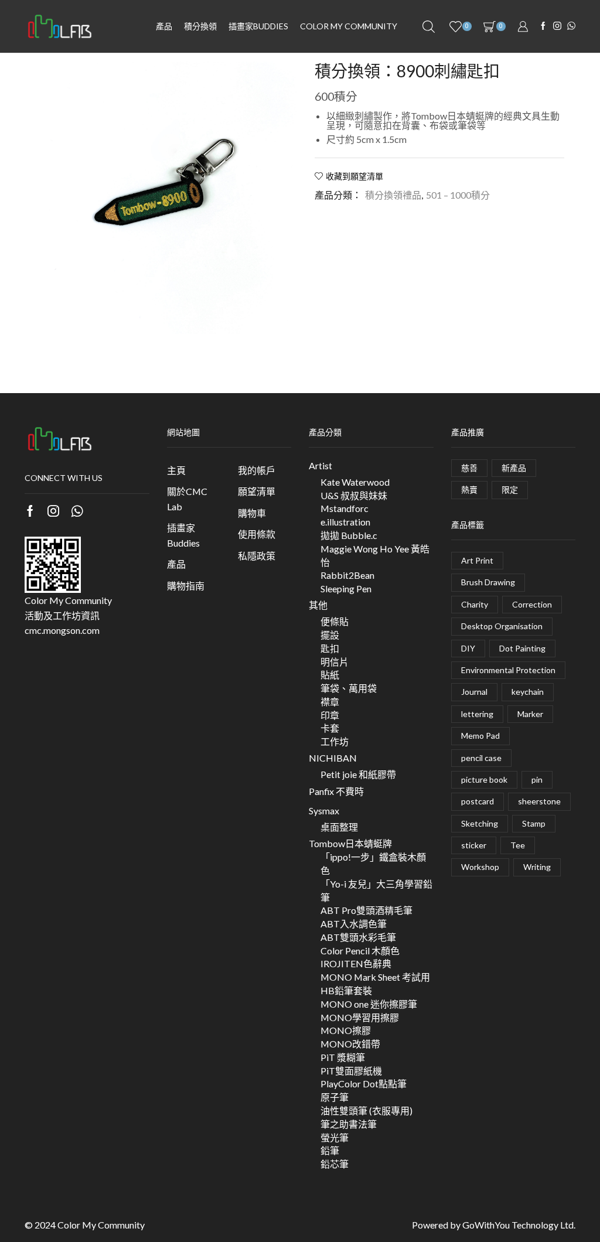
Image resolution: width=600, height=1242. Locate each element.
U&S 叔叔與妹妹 (354, 495)
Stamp (534, 823)
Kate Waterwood (355, 481)
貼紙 (330, 674)
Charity (474, 604)
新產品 (514, 468)
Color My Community (348, 26)
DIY (468, 648)
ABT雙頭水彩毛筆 (358, 937)
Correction (532, 604)
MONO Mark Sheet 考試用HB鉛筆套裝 (375, 983)
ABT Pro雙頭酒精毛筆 (366, 910)
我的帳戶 (256, 470)
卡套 (330, 727)
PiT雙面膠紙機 (351, 1070)
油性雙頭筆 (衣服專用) (366, 1110)
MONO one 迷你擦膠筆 (369, 1003)
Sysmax (324, 810)
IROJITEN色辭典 (356, 963)
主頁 (176, 470)
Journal (474, 692)
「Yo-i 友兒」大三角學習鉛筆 (376, 890)
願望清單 (256, 491)
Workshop (480, 867)
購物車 (252, 512)
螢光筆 (335, 1137)
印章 (330, 715)
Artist (320, 465)
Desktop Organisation (502, 626)
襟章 (330, 701)
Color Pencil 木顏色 (360, 950)
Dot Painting (522, 648)
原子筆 (335, 1097)
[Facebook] (543, 26)
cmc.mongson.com (62, 630)
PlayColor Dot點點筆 (364, 1083)
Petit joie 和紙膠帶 (358, 774)
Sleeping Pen (346, 588)
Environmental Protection (508, 670)
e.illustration (345, 521)
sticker (473, 845)
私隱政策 (256, 555)
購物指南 (185, 585)
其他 (318, 604)
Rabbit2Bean (347, 575)
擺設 (330, 634)
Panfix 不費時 (336, 791)
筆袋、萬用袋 (349, 688)
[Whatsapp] (77, 511)
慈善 (469, 468)
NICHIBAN (333, 757)
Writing (537, 867)
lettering (477, 714)
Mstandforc (345, 508)
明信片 (335, 661)
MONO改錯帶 (350, 1043)
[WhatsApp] (571, 26)
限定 (510, 489)
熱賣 (469, 489)
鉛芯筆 (335, 1163)
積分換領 (200, 26)
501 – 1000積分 (458, 194)
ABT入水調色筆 (354, 923)
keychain (528, 692)
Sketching (479, 823)
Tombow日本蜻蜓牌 (350, 843)
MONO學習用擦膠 (360, 1017)
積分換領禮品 (393, 194)
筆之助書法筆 (349, 1124)
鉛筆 (330, 1150)
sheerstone (539, 801)
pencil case (481, 758)
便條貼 (335, 621)
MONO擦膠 (346, 1030)
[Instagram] (557, 26)
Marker (530, 714)
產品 (164, 26)
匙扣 (330, 648)
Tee (517, 845)
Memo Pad (480, 736)
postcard (477, 801)
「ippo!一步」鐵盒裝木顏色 (373, 863)
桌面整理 (339, 826)
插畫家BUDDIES (258, 26)
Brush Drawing (488, 582)
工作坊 (335, 741)
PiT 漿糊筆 (343, 1057)
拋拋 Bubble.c (349, 535)
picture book (484, 779)
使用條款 (256, 534)
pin (537, 779)
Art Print (477, 560)
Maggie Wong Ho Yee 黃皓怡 (375, 555)
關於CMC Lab (187, 499)
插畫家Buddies (183, 535)
